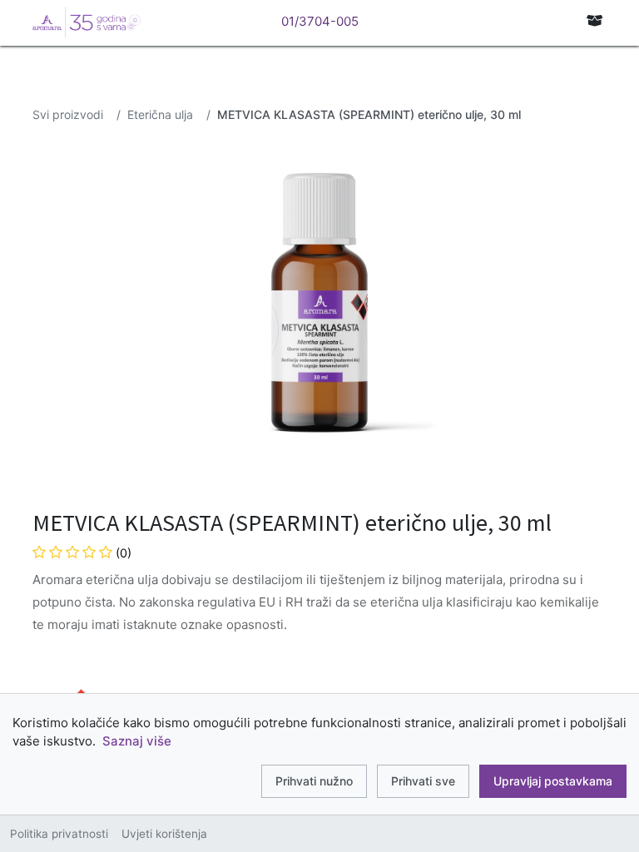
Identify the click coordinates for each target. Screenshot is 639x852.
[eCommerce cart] (594, 20)
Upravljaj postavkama (552, 781)
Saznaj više (136, 741)
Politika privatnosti (59, 833)
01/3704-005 (320, 21)
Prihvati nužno (314, 781)
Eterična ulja (160, 114)
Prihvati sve (423, 781)
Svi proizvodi (67, 114)
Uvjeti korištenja (164, 833)
